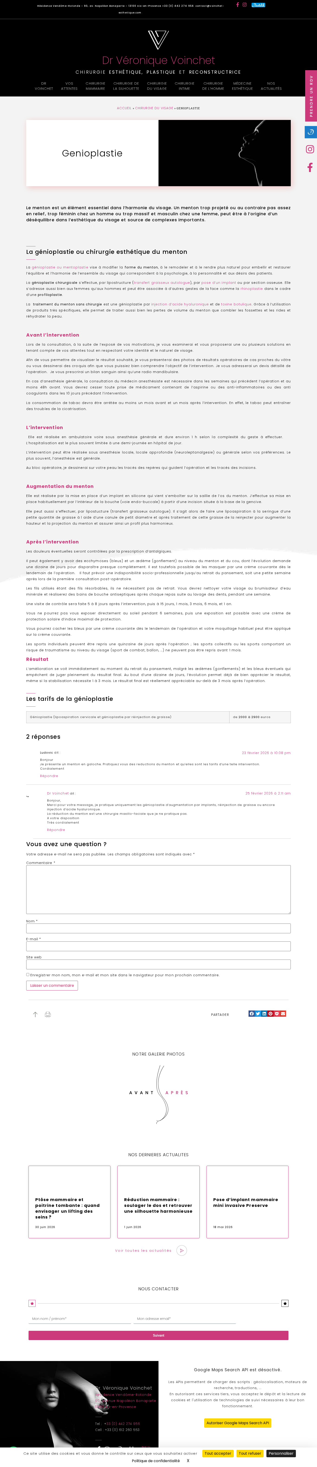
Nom (32, 921)
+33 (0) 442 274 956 (178, 6)
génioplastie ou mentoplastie (60, 267)
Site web (34, 957)
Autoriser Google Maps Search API (238, 1423)
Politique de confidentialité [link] (156, 1461)
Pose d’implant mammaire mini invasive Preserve (245, 1202)
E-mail (33, 939)
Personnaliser (281, 1453)
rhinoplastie (252, 288)
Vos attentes (69, 86)
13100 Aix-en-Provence (115, 1406)
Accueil (124, 108)
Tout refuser (250, 1453)
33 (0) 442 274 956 (123, 1423)
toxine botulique (236, 304)
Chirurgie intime (184, 86)
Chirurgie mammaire (95, 86)
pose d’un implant (218, 282)
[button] (252, 1013)
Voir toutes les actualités (143, 1250)
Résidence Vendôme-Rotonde (123, 1394)
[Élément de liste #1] (311, 149)
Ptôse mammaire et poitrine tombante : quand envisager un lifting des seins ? (67, 1208)
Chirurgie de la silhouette (126, 86)
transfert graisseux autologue (162, 282)
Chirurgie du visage (157, 86)
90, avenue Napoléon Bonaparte (125, 1400)
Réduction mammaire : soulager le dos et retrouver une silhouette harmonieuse (158, 1205)
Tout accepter (218, 1453)
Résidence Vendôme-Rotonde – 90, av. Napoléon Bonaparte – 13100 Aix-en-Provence (99, 6)
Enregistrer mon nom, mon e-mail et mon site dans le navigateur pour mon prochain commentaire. (125, 975)
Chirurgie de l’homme (213, 86)
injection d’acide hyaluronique (180, 304)
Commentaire (40, 862)
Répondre (49, 776)
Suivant (158, 1335)
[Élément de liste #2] (311, 167)
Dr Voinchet (44, 86)
